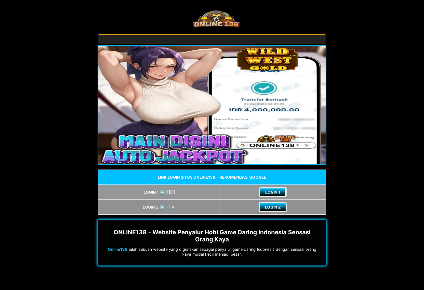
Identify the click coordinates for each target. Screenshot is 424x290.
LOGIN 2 (273, 207)
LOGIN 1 (272, 192)
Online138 (118, 249)
